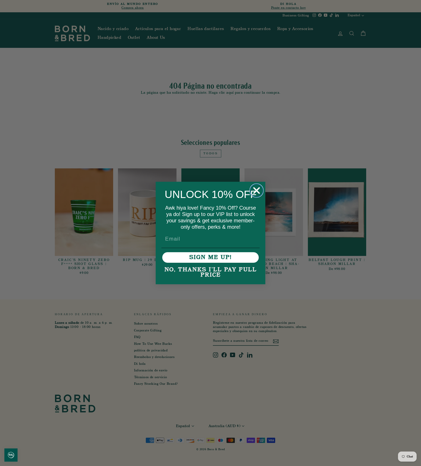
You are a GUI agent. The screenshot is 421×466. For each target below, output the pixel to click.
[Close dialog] (256, 190)
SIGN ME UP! (210, 257)
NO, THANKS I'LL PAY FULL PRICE (210, 272)
